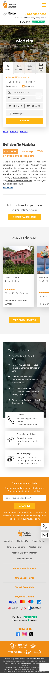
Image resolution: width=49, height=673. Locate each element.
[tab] (8, 68)
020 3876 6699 (36, 14)
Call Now (10, 151)
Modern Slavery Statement (24, 552)
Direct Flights (15, 81)
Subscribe (24, 505)
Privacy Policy (32, 518)
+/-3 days (29, 86)
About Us (8, 541)
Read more (8, 187)
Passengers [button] (18, 113)
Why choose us (24, 558)
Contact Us (22, 541)
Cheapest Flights (24, 578)
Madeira (23, 131)
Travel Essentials (24, 587)
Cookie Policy (35, 546)
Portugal (14, 131)
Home (5, 131)
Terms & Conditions (16, 546)
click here (24, 665)
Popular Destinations (24, 568)
